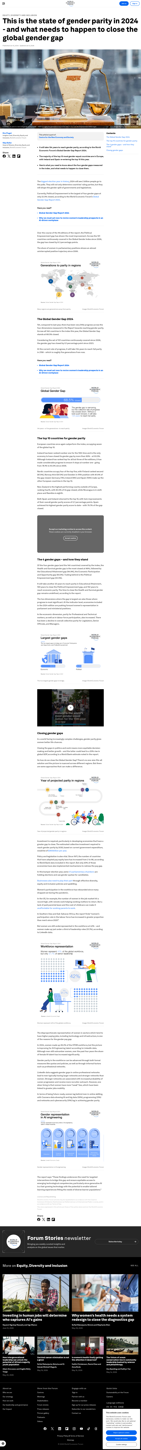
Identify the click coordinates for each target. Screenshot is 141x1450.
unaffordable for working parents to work (56, 908)
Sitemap (70, 1440)
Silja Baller (7, 143)
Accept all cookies (121, 1438)
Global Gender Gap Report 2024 (54, 213)
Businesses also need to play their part (55, 880)
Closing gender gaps (114, 150)
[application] (70, 708)
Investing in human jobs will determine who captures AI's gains (35, 1317)
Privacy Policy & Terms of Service (70, 1436)
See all (134, 1266)
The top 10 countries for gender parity (121, 141)
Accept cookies (70, 538)
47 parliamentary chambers (81, 872)
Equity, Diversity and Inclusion (20, 15)
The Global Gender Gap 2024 (118, 137)
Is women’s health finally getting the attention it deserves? (87, 1358)
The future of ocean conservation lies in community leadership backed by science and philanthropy (121, 1361)
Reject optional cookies (121, 1433)
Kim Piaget (7, 133)
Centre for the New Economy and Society (56, 137)
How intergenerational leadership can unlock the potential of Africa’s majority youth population (16, 1361)
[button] (70, 707)
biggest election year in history (55, 181)
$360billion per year (57, 850)
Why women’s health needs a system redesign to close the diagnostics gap (103, 1317)
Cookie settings (121, 1444)
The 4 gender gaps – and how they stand (120, 146)
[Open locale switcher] (3, 1443)
